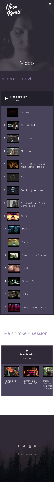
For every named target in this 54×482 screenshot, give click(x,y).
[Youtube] (30, 446)
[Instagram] (36, 446)
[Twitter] (24, 446)
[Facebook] (18, 446)
